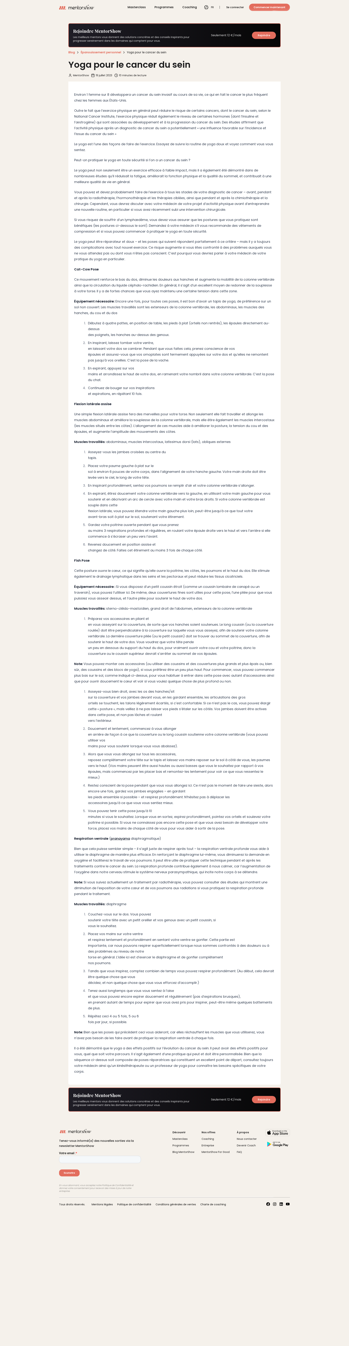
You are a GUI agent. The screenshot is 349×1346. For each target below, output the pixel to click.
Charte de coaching (213, 1204)
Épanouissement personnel (101, 52)
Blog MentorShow (183, 1152)
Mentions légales (102, 1204)
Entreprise (208, 1145)
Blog (71, 52)
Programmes (164, 7)
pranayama (120, 838)
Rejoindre (264, 35)
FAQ (239, 1152)
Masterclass (137, 7)
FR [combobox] (212, 7)
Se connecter (235, 7)
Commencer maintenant (269, 7)
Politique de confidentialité (134, 1204)
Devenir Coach (246, 1145)
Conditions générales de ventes (176, 1204)
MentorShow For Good (216, 1152)
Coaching (189, 7)
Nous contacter (247, 1139)
